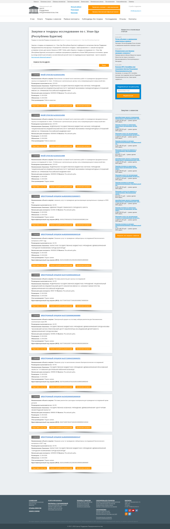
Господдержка (111, 19)
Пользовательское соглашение (104, 517)
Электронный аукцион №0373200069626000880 (60, 315)
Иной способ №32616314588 (53, 156)
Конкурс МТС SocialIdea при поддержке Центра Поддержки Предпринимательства (126, 69)
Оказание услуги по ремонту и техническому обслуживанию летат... (125, 151)
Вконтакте (136, 510)
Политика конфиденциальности (104, 518)
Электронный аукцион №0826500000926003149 (60, 234)
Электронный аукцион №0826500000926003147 (60, 437)
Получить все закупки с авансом (128, 235)
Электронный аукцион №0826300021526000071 (60, 196)
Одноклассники (126, 513)
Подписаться (128, 95)
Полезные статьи (46, 1)
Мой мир (126, 510)
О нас (32, 19)
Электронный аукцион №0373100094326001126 (60, 275)
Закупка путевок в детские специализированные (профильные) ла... (128, 142)
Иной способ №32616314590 (53, 115)
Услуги (40, 19)
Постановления (110, 1)
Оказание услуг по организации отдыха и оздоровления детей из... (127, 134)
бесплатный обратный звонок (40, 57)
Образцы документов (59, 1)
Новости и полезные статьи (130, 30)
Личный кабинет (76, 7)
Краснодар (74, 12)
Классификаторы (121, 1)
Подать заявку (70, 506)
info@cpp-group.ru (135, 11)
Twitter (129, 513)
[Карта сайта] (134, 13)
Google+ (129, 510)
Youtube (133, 510)
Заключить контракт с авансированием (105, 7)
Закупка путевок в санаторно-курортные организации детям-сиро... (126, 126)
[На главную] (140, 13)
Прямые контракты (71, 19)
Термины (131, 1)
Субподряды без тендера (92, 19)
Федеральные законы (97, 1)
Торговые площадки (73, 1)
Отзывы (122, 19)
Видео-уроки (85, 1)
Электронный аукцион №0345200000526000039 (60, 396)
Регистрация (75, 10)
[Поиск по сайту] (138, 13)
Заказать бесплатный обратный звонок (105, 12)
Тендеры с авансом (53, 19)
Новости (36, 1)
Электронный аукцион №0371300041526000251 (60, 358)
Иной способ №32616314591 (53, 75)
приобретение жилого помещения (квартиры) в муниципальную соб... (127, 118)
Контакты (132, 19)
